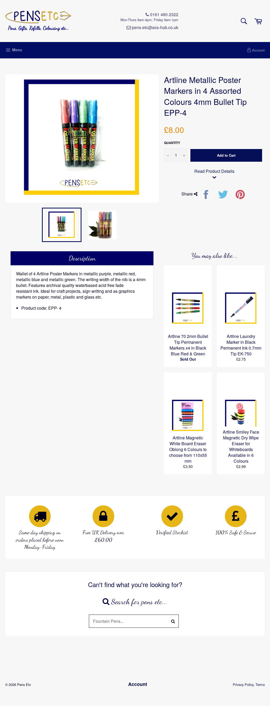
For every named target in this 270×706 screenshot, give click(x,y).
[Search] (173, 621)
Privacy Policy (243, 684)
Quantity (172, 143)
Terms (260, 684)
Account (258, 50)
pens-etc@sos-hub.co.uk (154, 27)
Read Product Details (214, 171)
